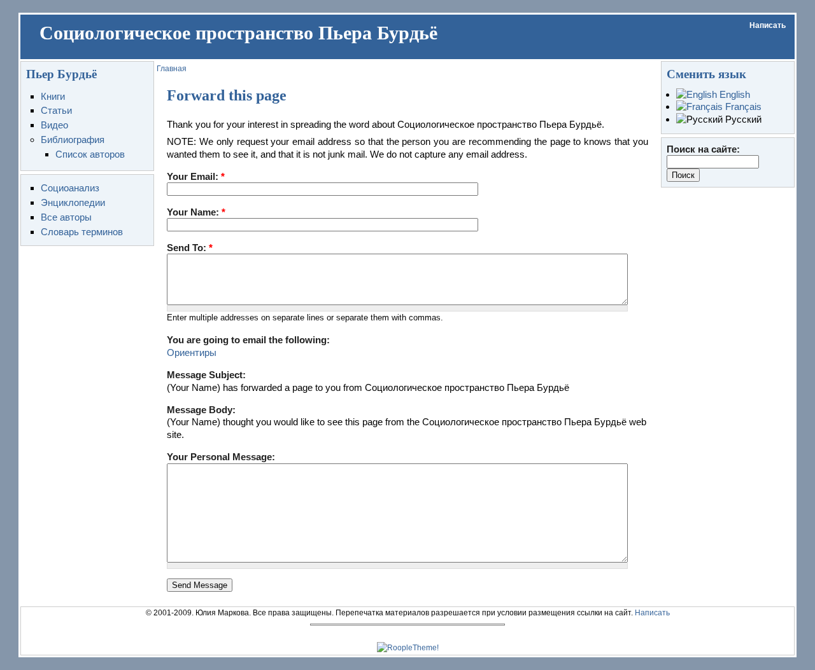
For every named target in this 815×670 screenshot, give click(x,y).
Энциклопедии (73, 202)
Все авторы (66, 217)
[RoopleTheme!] (408, 647)
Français (742, 106)
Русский (742, 119)
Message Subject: (206, 374)
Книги (53, 96)
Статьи (56, 110)
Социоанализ (70, 187)
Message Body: (201, 409)
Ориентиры (191, 352)
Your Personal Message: (221, 456)
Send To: (190, 247)
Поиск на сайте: (703, 149)
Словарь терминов (82, 231)
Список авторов (90, 154)
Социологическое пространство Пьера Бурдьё (238, 33)
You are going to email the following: (248, 339)
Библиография (72, 139)
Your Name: (196, 212)
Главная (172, 68)
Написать (767, 25)
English (733, 94)
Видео (54, 125)
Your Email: (196, 176)
